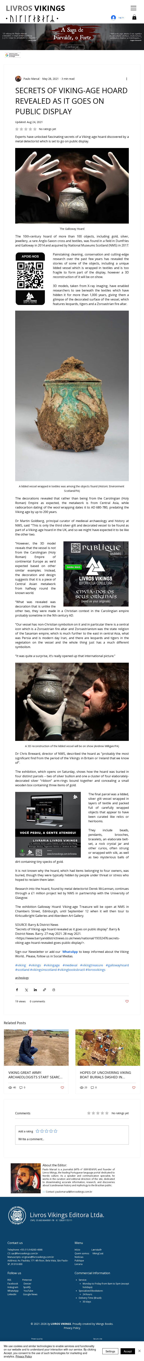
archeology (22, 977)
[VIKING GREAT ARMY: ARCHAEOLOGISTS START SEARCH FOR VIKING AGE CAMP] (36, 1047)
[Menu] (133, 8)
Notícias (79, 1257)
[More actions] (126, 79)
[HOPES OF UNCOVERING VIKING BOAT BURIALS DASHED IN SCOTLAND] (107, 1047)
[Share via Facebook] (17, 989)
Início (77, 1249)
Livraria (78, 1264)
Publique (79, 1260)
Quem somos (82, 1253)
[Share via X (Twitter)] (26, 989)
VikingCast (97, 1253)
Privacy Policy (24, 1356)
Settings (110, 1351)
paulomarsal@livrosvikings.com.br (73, 1191)
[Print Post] (54, 989)
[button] (134, 17)
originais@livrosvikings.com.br (38, 1257)
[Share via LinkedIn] (35, 989)
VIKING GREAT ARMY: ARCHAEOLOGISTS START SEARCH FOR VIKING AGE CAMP (35, 1074)
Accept (128, 1351)
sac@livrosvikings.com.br (24, 1253)
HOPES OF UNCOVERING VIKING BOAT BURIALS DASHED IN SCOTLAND (105, 1074)
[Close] (139, 1351)
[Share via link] (44, 989)
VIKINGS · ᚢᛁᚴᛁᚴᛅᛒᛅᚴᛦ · (35, 13)
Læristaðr (97, 1249)
